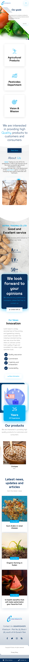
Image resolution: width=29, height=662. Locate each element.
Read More (25, 23)
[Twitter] (12, 638)
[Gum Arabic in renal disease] (14, 509)
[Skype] (22, 638)
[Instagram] (17, 638)
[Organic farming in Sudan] (14, 546)
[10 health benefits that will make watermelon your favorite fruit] (14, 582)
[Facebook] (7, 638)
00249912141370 (19, 626)
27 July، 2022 (14, 521)
